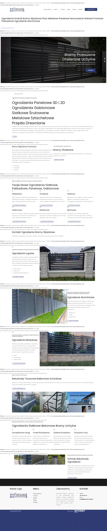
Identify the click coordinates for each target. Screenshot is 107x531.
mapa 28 (81, 519)
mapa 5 (78, 513)
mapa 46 (58, 525)
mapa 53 (58, 528)
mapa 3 (68, 513)
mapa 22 (88, 517)
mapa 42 (76, 523)
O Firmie (63, 9)
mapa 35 (75, 521)
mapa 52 (93, 525)
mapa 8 (94, 513)
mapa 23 (94, 517)
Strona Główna (48, 9)
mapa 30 (93, 519)
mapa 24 (58, 519)
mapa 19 (71, 517)
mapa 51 (87, 525)
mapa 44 (87, 523)
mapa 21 (82, 517)
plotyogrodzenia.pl (88, 499)
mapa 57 (81, 528)
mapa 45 (93, 523)
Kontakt (80, 9)
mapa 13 (79, 515)
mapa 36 (81, 521)
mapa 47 (64, 525)
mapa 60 (67, 530)
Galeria (74, 9)
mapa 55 (70, 528)
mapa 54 (64, 528)
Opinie (68, 9)
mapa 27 (76, 519)
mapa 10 (63, 515)
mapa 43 (81, 523)
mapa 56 (75, 528)
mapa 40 (64, 523)
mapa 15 (90, 515)
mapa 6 (83, 513)
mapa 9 (58, 515)
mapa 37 (87, 521)
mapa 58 (87, 528)
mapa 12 (74, 515)
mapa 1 (58, 513)
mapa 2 (63, 513)
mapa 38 (93, 521)
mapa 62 (79, 530)
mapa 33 (64, 521)
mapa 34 (70, 521)
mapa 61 (73, 530)
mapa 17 (60, 517)
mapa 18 (65, 517)
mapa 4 (73, 513)
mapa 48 (70, 525)
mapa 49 (76, 525)
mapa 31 (58, 521)
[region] (53, 60)
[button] (91, 9)
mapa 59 (93, 528)
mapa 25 (64, 519)
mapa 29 (87, 519)
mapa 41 (70, 523)
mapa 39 (58, 523)
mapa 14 (85, 515)
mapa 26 (70, 519)
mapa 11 (68, 515)
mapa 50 (82, 525)
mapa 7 (88, 513)
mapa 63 (85, 530)
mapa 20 (77, 517)
